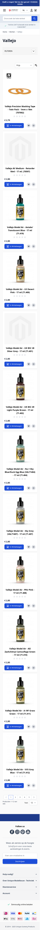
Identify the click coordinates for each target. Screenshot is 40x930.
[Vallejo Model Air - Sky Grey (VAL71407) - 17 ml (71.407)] (20, 511)
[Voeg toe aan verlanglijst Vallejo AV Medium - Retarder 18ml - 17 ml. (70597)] (29, 184)
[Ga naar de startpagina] (13, 10)
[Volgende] (33, 797)
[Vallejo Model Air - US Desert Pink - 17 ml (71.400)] (20, 269)
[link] (6, 797)
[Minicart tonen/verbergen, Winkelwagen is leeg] (35, 10)
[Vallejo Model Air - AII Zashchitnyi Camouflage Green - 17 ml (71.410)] (20, 629)
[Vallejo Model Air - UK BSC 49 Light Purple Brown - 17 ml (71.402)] (20, 387)
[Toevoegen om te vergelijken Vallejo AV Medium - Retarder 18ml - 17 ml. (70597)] (34, 184)
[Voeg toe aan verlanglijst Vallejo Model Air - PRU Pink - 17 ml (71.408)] (29, 606)
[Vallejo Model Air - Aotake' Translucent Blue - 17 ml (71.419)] (20, 207)
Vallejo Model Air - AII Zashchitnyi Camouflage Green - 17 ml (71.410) (20, 651)
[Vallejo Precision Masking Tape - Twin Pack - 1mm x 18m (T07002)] (20, 87)
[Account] (32, 10)
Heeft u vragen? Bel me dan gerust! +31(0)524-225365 (20, 3)
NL (24, 10)
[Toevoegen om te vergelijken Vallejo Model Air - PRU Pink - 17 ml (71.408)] (34, 606)
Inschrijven (20, 861)
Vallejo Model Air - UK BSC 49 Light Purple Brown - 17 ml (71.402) (20, 410)
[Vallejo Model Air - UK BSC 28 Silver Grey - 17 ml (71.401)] (20, 328)
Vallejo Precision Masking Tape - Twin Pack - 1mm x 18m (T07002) (20, 109)
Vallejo (19, 32)
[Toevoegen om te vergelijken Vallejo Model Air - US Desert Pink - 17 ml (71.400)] (34, 305)
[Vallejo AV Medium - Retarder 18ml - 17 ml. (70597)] (20, 149)
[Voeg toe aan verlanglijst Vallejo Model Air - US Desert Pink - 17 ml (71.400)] (29, 305)
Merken (12, 32)
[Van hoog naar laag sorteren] (36, 65)
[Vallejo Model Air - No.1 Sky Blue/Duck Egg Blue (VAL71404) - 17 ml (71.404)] (20, 449)
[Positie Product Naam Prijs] (24, 65)
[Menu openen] (4, 10)
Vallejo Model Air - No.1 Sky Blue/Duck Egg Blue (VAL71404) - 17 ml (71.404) (20, 472)
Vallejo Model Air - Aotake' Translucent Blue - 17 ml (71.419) (20, 230)
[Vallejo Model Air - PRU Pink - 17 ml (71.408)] (20, 570)
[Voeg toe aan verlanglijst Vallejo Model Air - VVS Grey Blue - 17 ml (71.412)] (29, 786)
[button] (20, 874)
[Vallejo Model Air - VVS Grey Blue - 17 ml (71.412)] (20, 750)
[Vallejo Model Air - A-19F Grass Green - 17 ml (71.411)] (20, 691)
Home (5, 32)
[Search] (34, 18)
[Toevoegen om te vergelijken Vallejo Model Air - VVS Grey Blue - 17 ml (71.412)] (34, 786)
